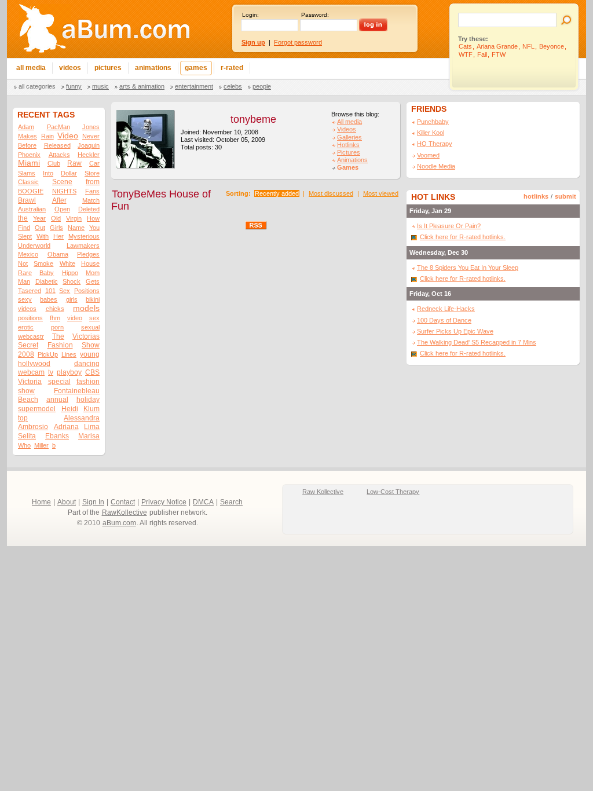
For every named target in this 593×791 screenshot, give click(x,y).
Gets (93, 281)
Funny (74, 86)
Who (24, 445)
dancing (87, 364)
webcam (31, 372)
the (23, 218)
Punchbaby (433, 121)
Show (91, 345)
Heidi (69, 409)
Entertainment (194, 86)
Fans (92, 191)
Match (91, 200)
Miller (41, 445)
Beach (28, 399)
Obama (57, 254)
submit (565, 196)
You (94, 227)
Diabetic (46, 281)
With (42, 236)
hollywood (34, 364)
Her (58, 236)
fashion (88, 382)
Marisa (89, 436)
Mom (93, 272)
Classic (28, 181)
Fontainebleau (77, 391)
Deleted (89, 209)
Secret (28, 345)
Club (53, 163)
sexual (90, 327)
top (23, 418)
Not (23, 263)
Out (40, 227)
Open (62, 209)
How (93, 218)
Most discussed (331, 193)
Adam (26, 126)
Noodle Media (436, 166)
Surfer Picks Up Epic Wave (455, 331)
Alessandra (82, 418)
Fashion (60, 345)
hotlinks (536, 196)
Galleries (349, 137)
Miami (29, 163)
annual (57, 399)
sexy (25, 299)
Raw (74, 163)
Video (67, 135)
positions (30, 317)
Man (24, 281)
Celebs (233, 86)
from (93, 182)
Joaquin (89, 145)
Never (91, 136)
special (59, 382)
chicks (55, 308)
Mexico (28, 254)
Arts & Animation (141, 86)
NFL (528, 46)
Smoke (43, 263)
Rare (25, 272)
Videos (346, 129)
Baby (46, 272)
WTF (466, 54)
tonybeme (253, 119)
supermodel (37, 409)
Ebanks (57, 436)
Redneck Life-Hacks (446, 308)
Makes (27, 136)
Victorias (86, 336)
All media (349, 121)
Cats (465, 46)
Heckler (89, 154)
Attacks (59, 154)
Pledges (88, 254)
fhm (55, 317)
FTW (499, 54)
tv (50, 372)
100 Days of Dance (444, 320)
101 (50, 290)
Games (347, 167)
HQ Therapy (434, 143)
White (67, 263)
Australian (32, 209)
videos (27, 308)
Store (92, 173)
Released (57, 145)
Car (94, 163)
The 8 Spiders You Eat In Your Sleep (467, 267)
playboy (69, 372)
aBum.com (119, 523)
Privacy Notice (163, 502)
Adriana (66, 427)
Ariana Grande (497, 46)
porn (57, 327)
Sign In (93, 502)
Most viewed (380, 193)
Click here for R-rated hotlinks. (463, 236)
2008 (26, 354)
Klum (91, 409)
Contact (123, 502)
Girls (56, 227)
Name (76, 227)
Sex (64, 290)
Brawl (27, 200)
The (58, 336)
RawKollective (124, 512)
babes (48, 299)
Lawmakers (83, 245)
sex (94, 317)
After (59, 200)
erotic (26, 327)
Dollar (69, 173)
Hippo (70, 272)
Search (231, 502)
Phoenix (29, 154)
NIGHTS (64, 191)
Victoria (30, 382)
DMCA (203, 502)
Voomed (428, 155)
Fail (482, 54)
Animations (352, 159)
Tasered (29, 290)
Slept (25, 236)
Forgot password (298, 42)
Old (56, 218)
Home (41, 502)
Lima (92, 427)
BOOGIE (30, 191)
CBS (92, 372)
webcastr (31, 336)
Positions (87, 290)
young (90, 354)
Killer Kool (430, 132)
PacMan (58, 126)
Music (100, 86)
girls (72, 299)
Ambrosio (33, 427)
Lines (68, 354)
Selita (27, 436)
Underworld (34, 245)
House (90, 263)
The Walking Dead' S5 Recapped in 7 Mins (476, 342)
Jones (91, 126)
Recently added (277, 193)
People (261, 86)
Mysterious (84, 236)
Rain (47, 136)
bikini (93, 299)
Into (48, 173)
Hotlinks (348, 144)
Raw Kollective (322, 491)
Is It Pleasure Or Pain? (449, 225)
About (66, 502)
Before (27, 145)
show (26, 391)
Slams (26, 173)
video (74, 317)
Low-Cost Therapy (393, 491)
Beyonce (551, 46)
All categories (37, 86)
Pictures (348, 152)
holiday (88, 399)
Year (39, 218)
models (86, 308)
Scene (62, 182)
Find (24, 227)
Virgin (74, 218)
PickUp (48, 354)
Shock (71, 281)
